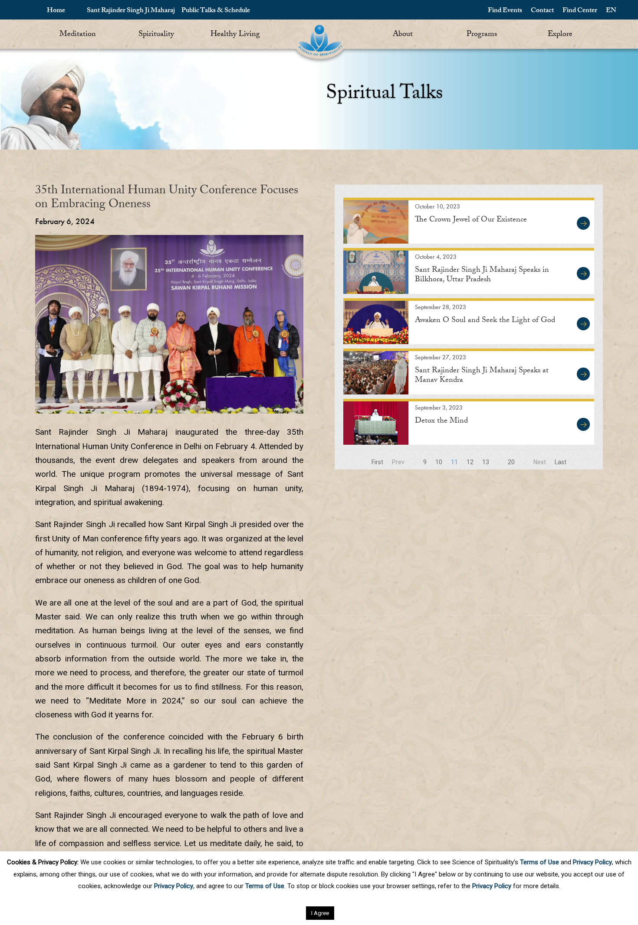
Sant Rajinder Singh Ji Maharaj (131, 11)
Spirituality (156, 35)
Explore (560, 35)
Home (56, 11)
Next (539, 462)
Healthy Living (235, 35)
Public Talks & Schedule (215, 11)
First (377, 462)
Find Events (505, 11)
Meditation (77, 35)
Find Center (579, 11)
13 (485, 462)
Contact (542, 11)
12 (470, 462)
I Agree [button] (320, 913)
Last (560, 462)
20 (511, 462)
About (403, 35)
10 (438, 462)
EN (611, 11)
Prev (398, 462)
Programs (482, 35)
